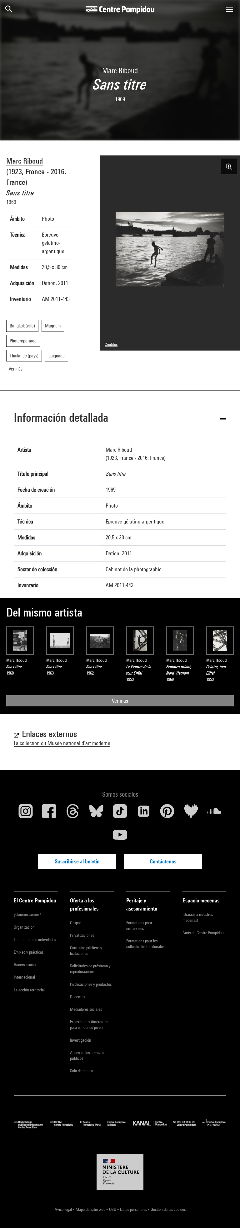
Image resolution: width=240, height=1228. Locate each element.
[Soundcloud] (214, 813)
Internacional (24, 977)
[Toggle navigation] (229, 9)
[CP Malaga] (120, 1127)
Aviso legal (64, 1209)
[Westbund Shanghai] (187, 1127)
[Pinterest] (167, 813)
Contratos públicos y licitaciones (86, 950)
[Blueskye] (96, 813)
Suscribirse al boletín (77, 861)
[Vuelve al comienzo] (225, 1213)
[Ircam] (65, 1127)
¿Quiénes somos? (27, 914)
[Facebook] (49, 813)
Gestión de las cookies (168, 1209)
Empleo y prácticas (28, 952)
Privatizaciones (82, 935)
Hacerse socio (25, 964)
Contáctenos (163, 861)
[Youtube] (120, 837)
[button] (120, 419)
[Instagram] (26, 813)
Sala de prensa (81, 1070)
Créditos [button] (111, 344)
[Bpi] (32, 1127)
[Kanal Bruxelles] (153, 1127)
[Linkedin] (144, 813)
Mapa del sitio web (91, 1209)
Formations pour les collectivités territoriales (145, 943)
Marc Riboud (24, 160)
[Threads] (73, 813)
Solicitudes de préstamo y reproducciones (90, 968)
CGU (113, 1209)
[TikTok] (120, 813)
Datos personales (134, 1209)
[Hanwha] (214, 1127)
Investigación (80, 1040)
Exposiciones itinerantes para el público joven (89, 1024)
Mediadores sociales (86, 1009)
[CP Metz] (94, 1127)
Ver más (120, 700)
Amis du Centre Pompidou (203, 932)
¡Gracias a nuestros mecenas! (197, 917)
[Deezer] (191, 813)
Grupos (75, 922)
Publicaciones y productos (91, 984)
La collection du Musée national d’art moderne (62, 743)
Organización (24, 927)
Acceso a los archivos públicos (87, 1055)
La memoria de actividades (35, 939)
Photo (48, 218)
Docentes (77, 996)
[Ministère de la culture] (120, 1172)
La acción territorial (29, 989)
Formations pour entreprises (139, 925)
